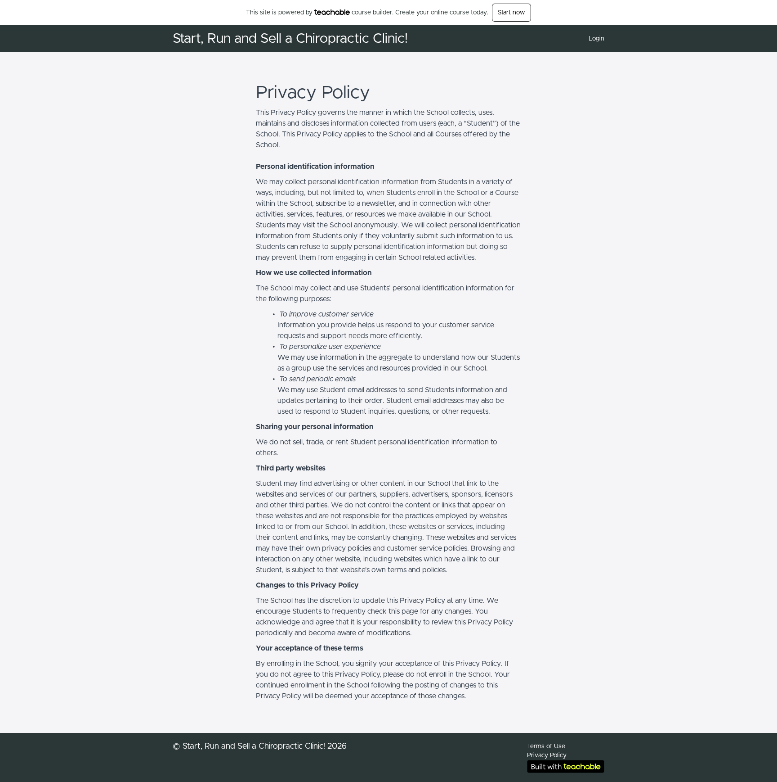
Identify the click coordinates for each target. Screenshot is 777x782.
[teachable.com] (332, 12)
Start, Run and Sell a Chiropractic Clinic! (290, 38)
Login (596, 39)
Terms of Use (546, 746)
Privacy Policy (547, 755)
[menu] (592, 38)
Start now (511, 12)
